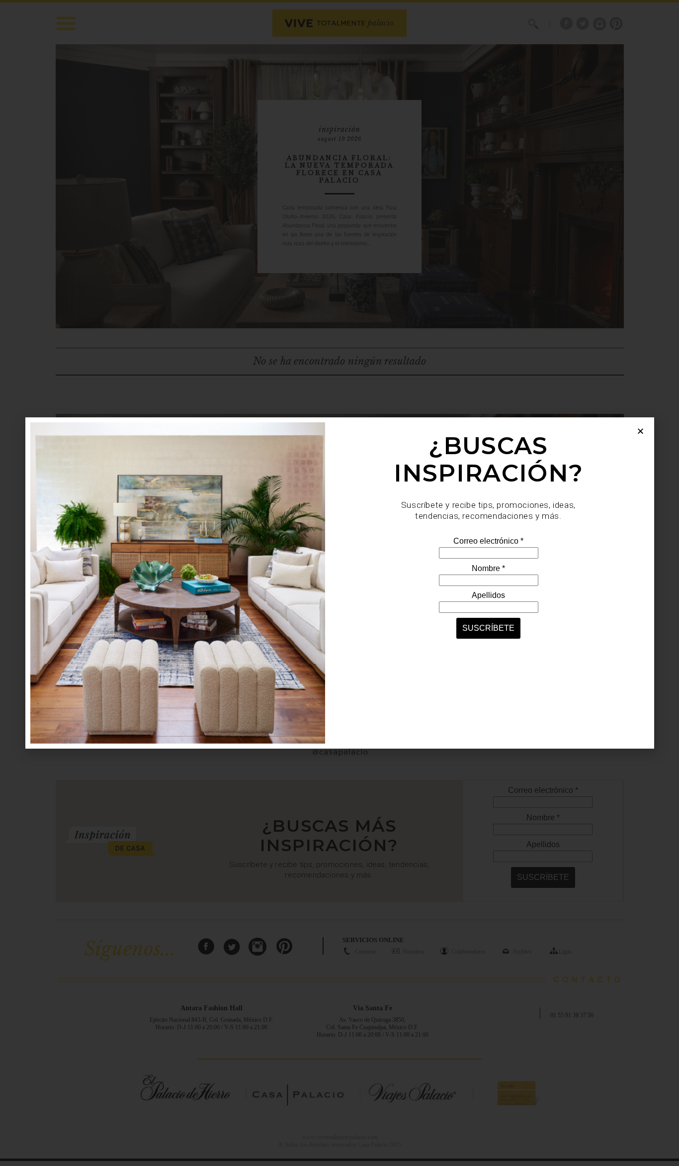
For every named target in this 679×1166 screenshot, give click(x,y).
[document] (339, 583)
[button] (640, 431)
